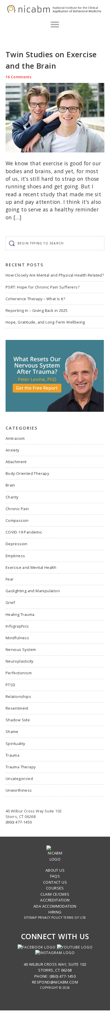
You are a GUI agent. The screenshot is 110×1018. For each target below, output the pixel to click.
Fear (10, 579)
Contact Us (55, 882)
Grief (10, 602)
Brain (10, 485)
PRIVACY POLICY (50, 917)
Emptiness (15, 555)
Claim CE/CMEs (54, 894)
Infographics (17, 626)
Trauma (12, 755)
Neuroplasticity (19, 661)
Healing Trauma (20, 614)
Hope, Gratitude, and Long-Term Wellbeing (45, 322)
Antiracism (15, 438)
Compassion (17, 520)
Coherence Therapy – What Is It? (35, 298)
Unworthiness (19, 790)
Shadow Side (18, 719)
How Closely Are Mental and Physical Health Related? (55, 275)
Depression (17, 543)
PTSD (11, 684)
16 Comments (18, 76)
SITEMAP (30, 917)
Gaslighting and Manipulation (33, 590)
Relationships (18, 696)
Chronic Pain (17, 508)
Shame (12, 731)
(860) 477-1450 (19, 822)
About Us (55, 870)
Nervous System (21, 649)
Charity (12, 497)
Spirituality (15, 743)
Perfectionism (19, 672)
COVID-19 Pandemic (24, 532)
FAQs (55, 876)
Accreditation (55, 900)
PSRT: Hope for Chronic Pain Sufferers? (42, 287)
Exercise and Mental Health (31, 567)
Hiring (54, 912)
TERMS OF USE (74, 917)
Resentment (17, 708)
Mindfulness (17, 637)
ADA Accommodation (55, 906)
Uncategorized (19, 778)
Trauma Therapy (21, 766)
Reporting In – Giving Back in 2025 (37, 310)
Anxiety (12, 450)
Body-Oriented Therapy (27, 473)
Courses (55, 888)
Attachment (16, 461)
